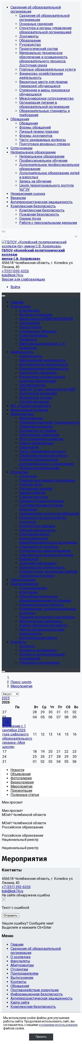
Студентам (19, 969)
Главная (16, 944)
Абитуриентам (22, 965)
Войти (15, 287)
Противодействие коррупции (34, 990)
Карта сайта (19, 1002)
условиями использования (58, 1025)
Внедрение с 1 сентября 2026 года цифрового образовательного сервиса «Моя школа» (17, 736)
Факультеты (20, 961)
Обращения (19, 986)
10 (7, 722)
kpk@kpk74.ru (12, 275)
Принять (41, 1036)
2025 (6, 698)
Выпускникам (21, 978)
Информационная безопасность (36, 994)
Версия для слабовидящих (23, 279)
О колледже (20, 957)
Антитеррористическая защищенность (41, 998)
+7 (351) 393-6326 (16, 887)
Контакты (18, 982)
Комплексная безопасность (33, 1007)
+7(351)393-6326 (15, 271)
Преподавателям (24, 973)
